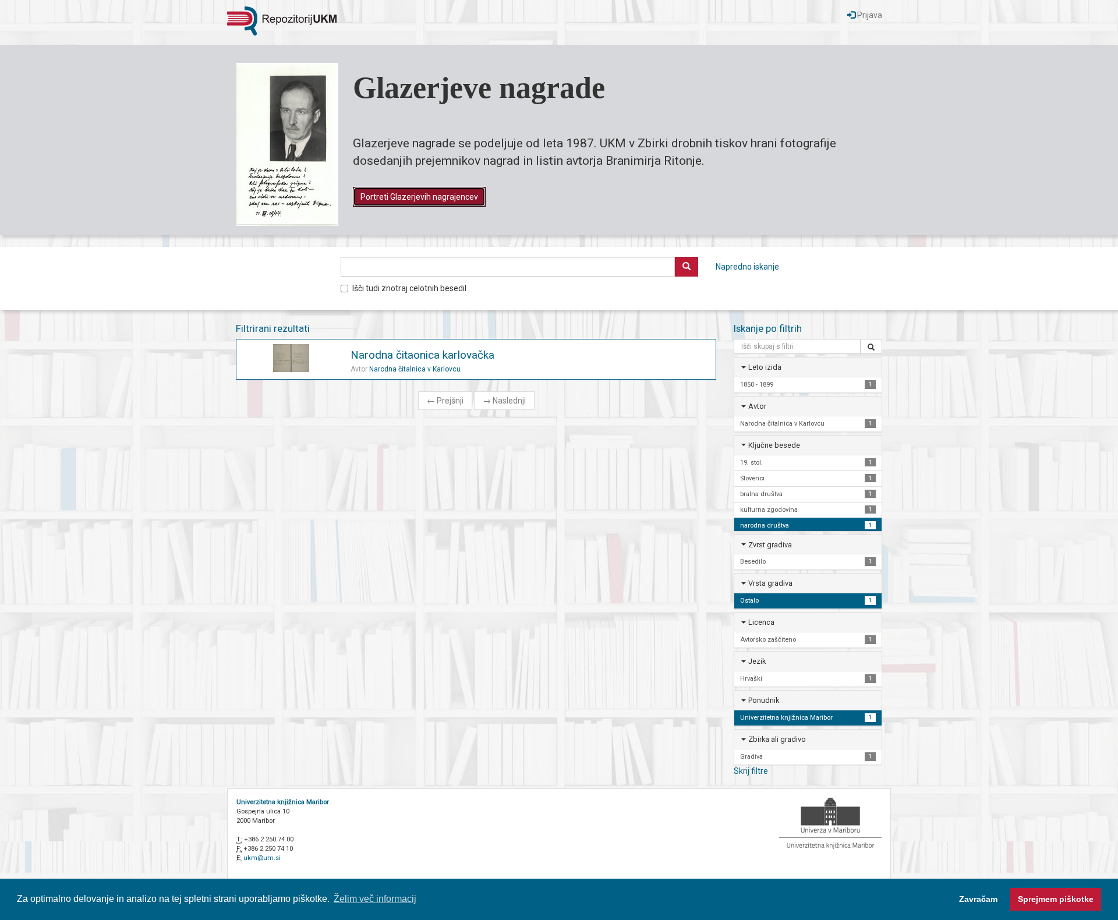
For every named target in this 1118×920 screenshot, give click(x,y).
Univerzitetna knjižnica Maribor (282, 802)
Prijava (868, 15)
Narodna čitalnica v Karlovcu (415, 369)
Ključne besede (774, 445)
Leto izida (764, 367)
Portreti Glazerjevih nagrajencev (419, 196)
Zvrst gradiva (770, 544)
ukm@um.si (262, 858)
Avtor (757, 406)
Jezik (757, 661)
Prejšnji (445, 400)
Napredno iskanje (747, 266)
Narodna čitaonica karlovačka (422, 355)
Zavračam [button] (978, 899)
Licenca (761, 622)
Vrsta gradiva (770, 583)
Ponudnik (763, 700)
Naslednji (504, 400)
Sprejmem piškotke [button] (1056, 899)
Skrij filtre (751, 771)
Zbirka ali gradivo (777, 739)
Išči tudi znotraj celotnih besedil (409, 288)
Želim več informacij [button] (375, 899)
